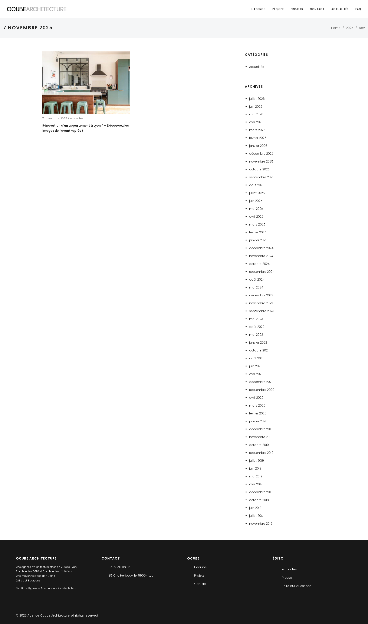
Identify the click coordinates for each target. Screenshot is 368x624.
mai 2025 (256, 209)
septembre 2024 (261, 272)
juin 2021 (255, 366)
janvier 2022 (258, 342)
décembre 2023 (261, 295)
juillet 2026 (257, 99)
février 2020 (257, 413)
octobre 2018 (259, 500)
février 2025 (257, 232)
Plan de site (48, 588)
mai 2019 (255, 476)
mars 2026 (257, 130)
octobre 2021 (259, 350)
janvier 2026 (258, 146)
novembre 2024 (261, 256)
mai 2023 (256, 319)
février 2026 (257, 138)
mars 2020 (257, 405)
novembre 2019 (260, 437)
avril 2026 (256, 122)
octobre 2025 (259, 169)
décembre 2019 (261, 429)
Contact (317, 9)
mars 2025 (257, 224)
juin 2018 (255, 508)
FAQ (358, 9)
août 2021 (256, 358)
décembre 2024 (261, 248)
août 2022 (256, 327)
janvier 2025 (258, 240)
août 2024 (256, 279)
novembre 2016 (260, 523)
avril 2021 (255, 374)
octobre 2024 (259, 264)
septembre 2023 (261, 311)
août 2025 (256, 185)
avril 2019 (256, 484)
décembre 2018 (261, 492)
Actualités (340, 9)
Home (335, 28)
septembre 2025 (261, 177)
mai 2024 (256, 287)
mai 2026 (256, 114)
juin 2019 (255, 468)
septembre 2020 (261, 390)
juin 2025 (255, 201)
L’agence (258, 9)
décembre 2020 (261, 382)
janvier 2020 (258, 421)
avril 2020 (256, 398)
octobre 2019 (259, 445)
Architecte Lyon (67, 588)
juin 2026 (255, 106)
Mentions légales (27, 588)
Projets (297, 9)
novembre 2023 (261, 303)
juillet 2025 (257, 193)
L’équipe (278, 9)
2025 (349, 28)
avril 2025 (256, 216)
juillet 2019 (256, 460)
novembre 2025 (261, 161)
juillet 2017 (256, 516)
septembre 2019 (261, 453)
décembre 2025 (261, 153)
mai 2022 (256, 335)
